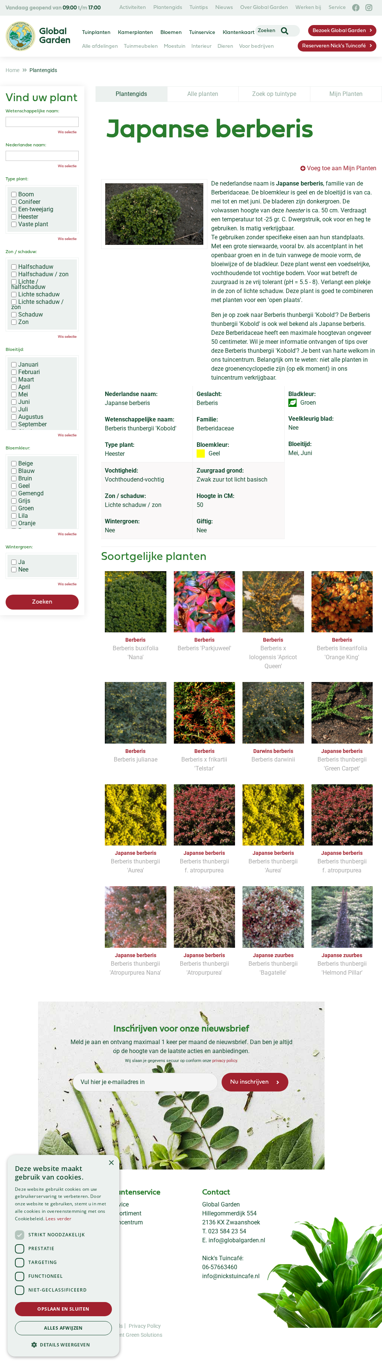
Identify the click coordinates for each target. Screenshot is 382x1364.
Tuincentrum (126, 1222)
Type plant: (17, 179)
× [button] (111, 1163)
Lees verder (58, 1218)
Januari (28, 364)
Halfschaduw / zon (43, 274)
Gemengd (31, 493)
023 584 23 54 (227, 1231)
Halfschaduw (35, 267)
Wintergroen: (19, 547)
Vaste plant (33, 224)
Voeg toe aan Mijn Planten (341, 168)
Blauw (26, 471)
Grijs (24, 501)
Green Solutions (144, 1334)
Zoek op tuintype (274, 93)
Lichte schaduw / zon (37, 304)
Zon (23, 322)
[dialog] (63, 1256)
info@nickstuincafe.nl (231, 1276)
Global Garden (221, 1204)
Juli (23, 409)
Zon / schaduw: (21, 252)
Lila (23, 515)
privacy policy (224, 1060)
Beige (25, 463)
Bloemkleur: (18, 448)
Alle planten (202, 93)
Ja (21, 562)
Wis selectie (67, 132)
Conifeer (29, 202)
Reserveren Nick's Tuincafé (334, 46)
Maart (26, 379)
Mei (23, 394)
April (24, 387)
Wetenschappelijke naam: (32, 111)
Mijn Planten (346, 93)
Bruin (25, 478)
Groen (26, 508)
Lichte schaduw (39, 294)
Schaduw (30, 314)
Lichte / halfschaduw (28, 284)
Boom (26, 194)
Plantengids (131, 93)
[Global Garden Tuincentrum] (20, 36)
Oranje (26, 523)
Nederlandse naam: (26, 145)
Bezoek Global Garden (339, 30)
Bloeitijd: (15, 350)
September (32, 424)
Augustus (30, 417)
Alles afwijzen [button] (63, 1328)
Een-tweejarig (35, 209)
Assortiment (125, 1213)
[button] (63, 1344)
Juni (24, 402)
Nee (23, 569)
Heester (28, 216)
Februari (29, 372)
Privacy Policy (145, 1326)
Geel (24, 486)
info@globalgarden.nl (237, 1240)
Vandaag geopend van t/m (53, 8)
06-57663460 (219, 1267)
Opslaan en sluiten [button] (63, 1309)
